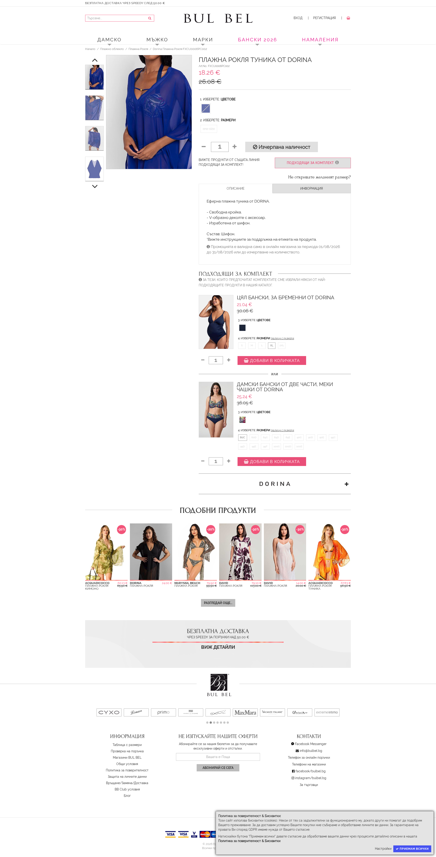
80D (253, 437)
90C (299, 437)
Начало (90, 49)
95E (254, 446)
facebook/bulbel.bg (311, 771)
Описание (236, 188)
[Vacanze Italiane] (272, 712)
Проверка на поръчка (127, 751)
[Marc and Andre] (190, 712)
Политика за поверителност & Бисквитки (249, 841)
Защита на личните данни (127, 776)
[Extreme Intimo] (327, 712)
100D (288, 446)
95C (333, 437)
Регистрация (324, 18)
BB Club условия (127, 789)
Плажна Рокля (138, 49)
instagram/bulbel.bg (310, 778)
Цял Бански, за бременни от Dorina (285, 297)
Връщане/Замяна (119, 783)
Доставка (141, 783)
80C (242, 437)
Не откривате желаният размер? (319, 177)
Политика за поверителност (127, 770)
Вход (298, 18)
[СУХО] (109, 712)
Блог (127, 796)
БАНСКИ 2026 (257, 39)
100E (299, 446)
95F (265, 446)
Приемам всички (414, 848)
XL (271, 345)
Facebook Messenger (311, 744)
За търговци (309, 785)
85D (276, 437)
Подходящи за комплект (311, 163)
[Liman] (136, 712)
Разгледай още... (218, 603)
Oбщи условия (127, 764)
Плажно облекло (112, 49)
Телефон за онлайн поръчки (309, 757)
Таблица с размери (282, 338)
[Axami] (218, 712)
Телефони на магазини (309, 764)
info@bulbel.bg (311, 751)
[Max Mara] (245, 712)
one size (209, 129)
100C (277, 446)
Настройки (383, 848)
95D (242, 446)
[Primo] (163, 712)
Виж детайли (218, 647)
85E (288, 437)
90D (310, 437)
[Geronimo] (299, 712)
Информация (311, 188)
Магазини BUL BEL (127, 757)
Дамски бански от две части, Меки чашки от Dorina (285, 387)
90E (322, 437)
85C (265, 437)
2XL (282, 345)
